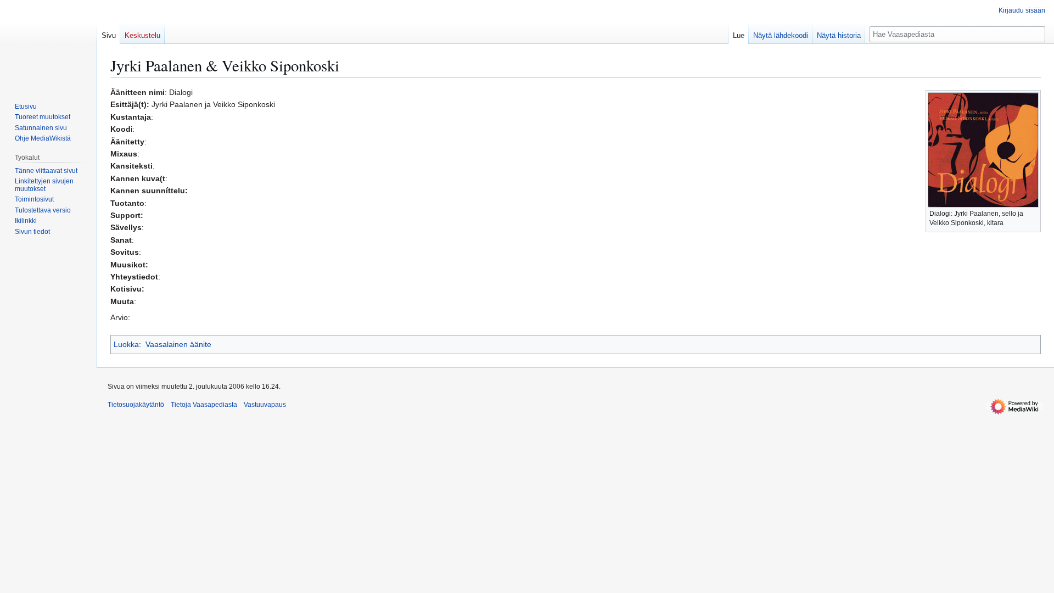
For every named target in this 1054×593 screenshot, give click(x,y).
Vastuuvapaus (265, 405)
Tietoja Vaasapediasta (204, 405)
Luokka (126, 344)
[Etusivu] (48, 44)
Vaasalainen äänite (178, 344)
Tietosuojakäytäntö (136, 405)
